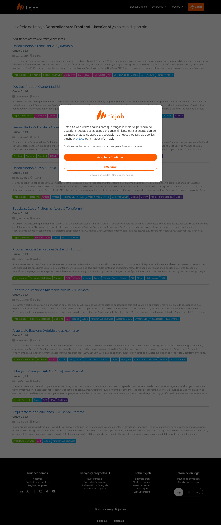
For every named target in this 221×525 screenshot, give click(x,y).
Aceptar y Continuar (110, 157)
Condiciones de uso (122, 175)
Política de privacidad (99, 175)
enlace (80, 138)
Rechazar (110, 166)
